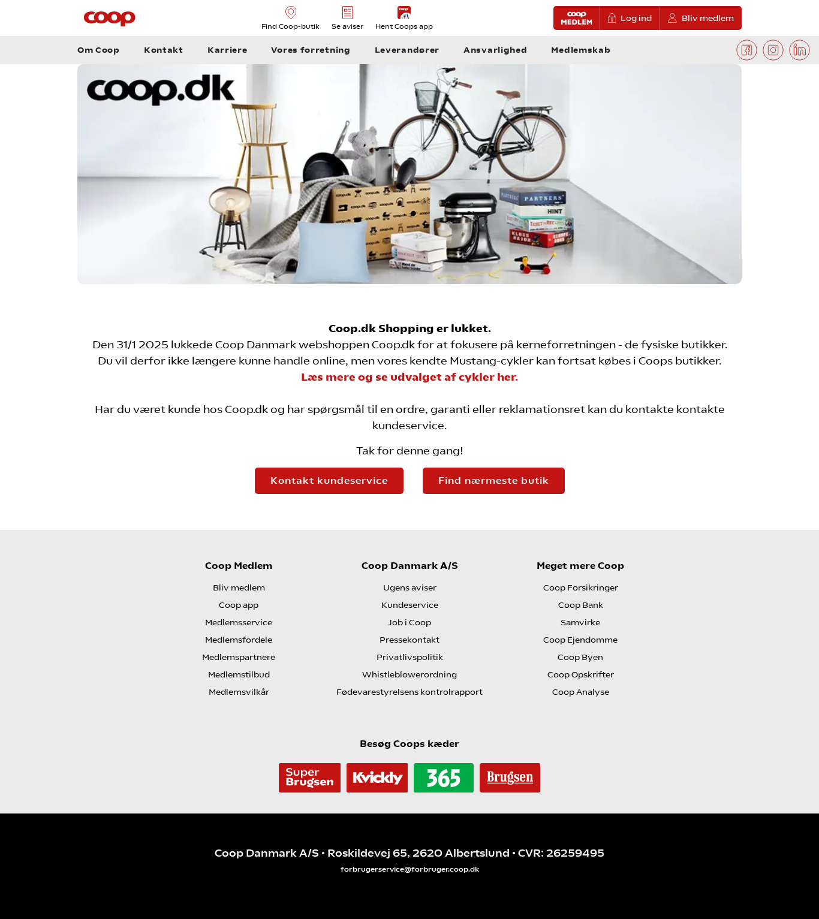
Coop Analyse (580, 692)
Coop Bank (580, 605)
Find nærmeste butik (493, 480)
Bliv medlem (708, 18)
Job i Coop (409, 622)
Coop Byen (580, 657)
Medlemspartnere (238, 657)
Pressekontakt (409, 639)
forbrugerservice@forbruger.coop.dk (410, 869)
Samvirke (580, 622)
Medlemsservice (238, 622)
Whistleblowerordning (409, 674)
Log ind (636, 18)
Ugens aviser (409, 587)
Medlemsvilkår (239, 692)
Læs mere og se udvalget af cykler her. (409, 376)
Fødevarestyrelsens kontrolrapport (409, 692)
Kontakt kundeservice (329, 480)
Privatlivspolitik (410, 657)
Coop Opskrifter (580, 674)
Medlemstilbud (239, 674)
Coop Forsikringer (580, 587)
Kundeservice (409, 605)
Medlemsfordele (238, 639)
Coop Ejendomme (580, 639)
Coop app (238, 605)
